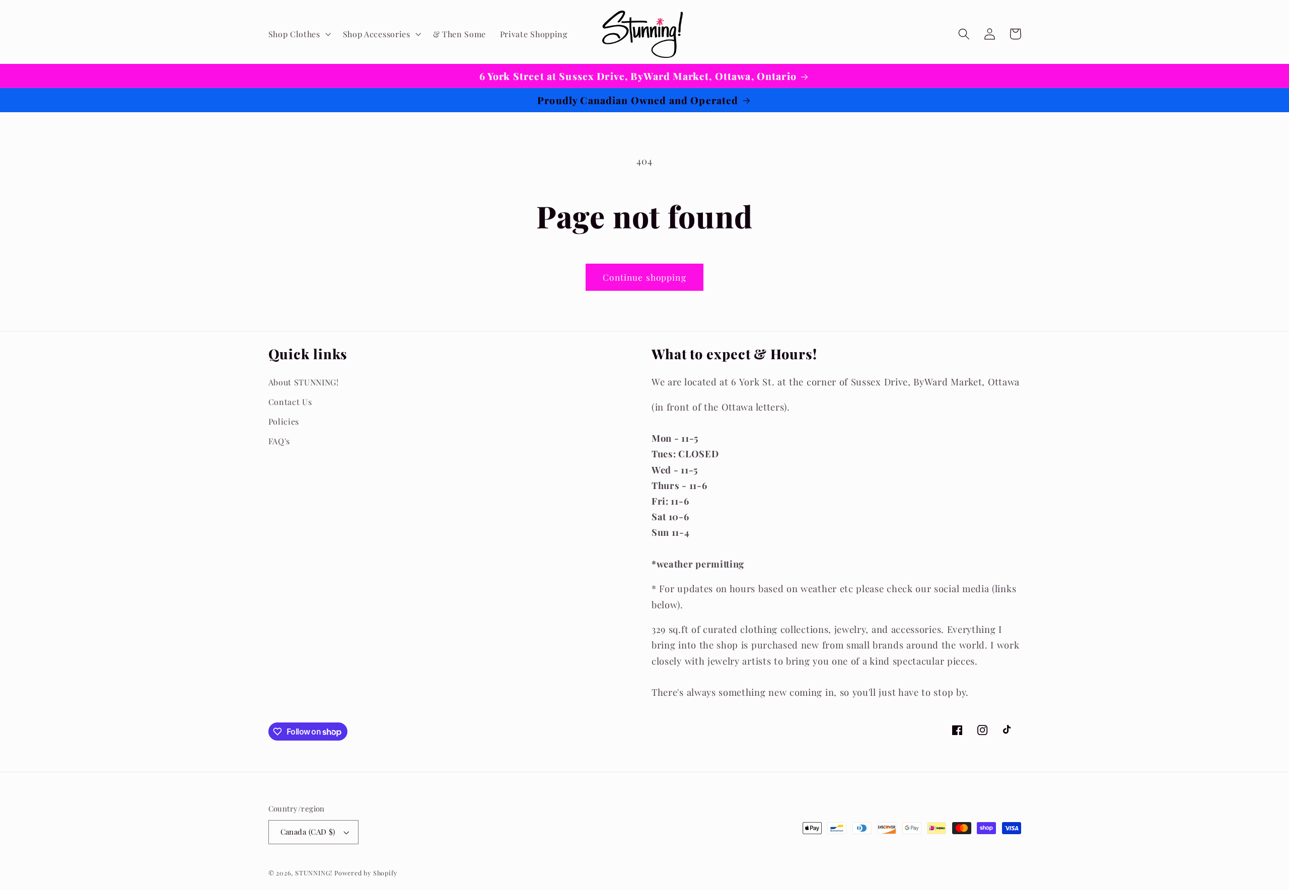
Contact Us (290, 401)
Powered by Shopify (365, 872)
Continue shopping (644, 277)
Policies (284, 421)
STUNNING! (314, 872)
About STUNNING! (303, 382)
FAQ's (279, 441)
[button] (298, 34)
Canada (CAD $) (307, 832)
